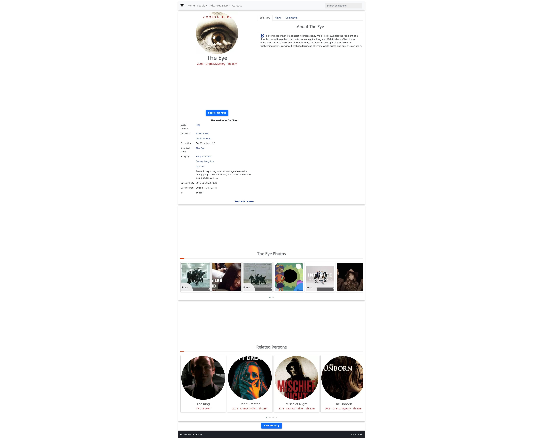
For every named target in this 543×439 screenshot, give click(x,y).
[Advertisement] (217, 87)
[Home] (182, 6)
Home (191, 5)
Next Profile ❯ (271, 425)
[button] (270, 297)
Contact (237, 5)
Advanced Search (220, 5)
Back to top (357, 434)
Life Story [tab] (265, 17)
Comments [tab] (291, 17)
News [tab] (278, 17)
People (201, 5)
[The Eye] (217, 32)
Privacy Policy (195, 434)
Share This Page (217, 112)
